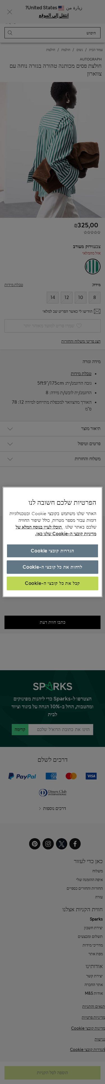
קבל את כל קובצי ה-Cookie (52, 583)
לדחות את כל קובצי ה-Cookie (52, 567)
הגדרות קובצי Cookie (52, 550)
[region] (52, 542)
